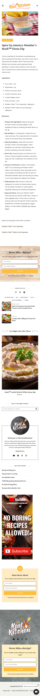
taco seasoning (17, 300)
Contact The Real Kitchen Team (19, 691)
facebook (22, 455)
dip (17, 297)
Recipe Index (6, 691)
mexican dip (24, 297)
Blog (5, 40)
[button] (36, 692)
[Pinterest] (24, 292)
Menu (37, 6)
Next (38, 362)
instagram (26, 455)
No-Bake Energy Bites (9, 484)
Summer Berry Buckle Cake (11, 488)
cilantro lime (9, 297)
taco (32, 297)
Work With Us (20, 451)
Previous (2, 362)
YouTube (14, 455)
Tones (26, 300)
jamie (20, 395)
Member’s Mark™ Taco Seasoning (12, 226)
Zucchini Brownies (8, 477)
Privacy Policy (33, 691)
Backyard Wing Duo (9, 470)
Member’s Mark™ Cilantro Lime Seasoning (15, 232)
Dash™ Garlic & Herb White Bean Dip (20, 392)
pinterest (18, 455)
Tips (9, 40)
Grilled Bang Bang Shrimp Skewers (14, 481)
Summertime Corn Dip (9, 474)
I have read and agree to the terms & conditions (21, 276)
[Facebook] (20, 292)
